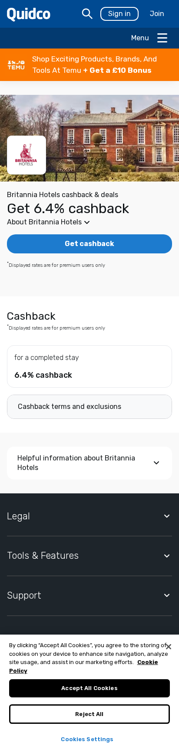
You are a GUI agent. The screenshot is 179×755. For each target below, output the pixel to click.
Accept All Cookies (89, 688)
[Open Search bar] (87, 14)
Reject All (89, 714)
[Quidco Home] (28, 14)
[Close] (168, 646)
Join (157, 14)
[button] (89, 65)
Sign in (119, 14)
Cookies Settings (87, 739)
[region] (89, 695)
